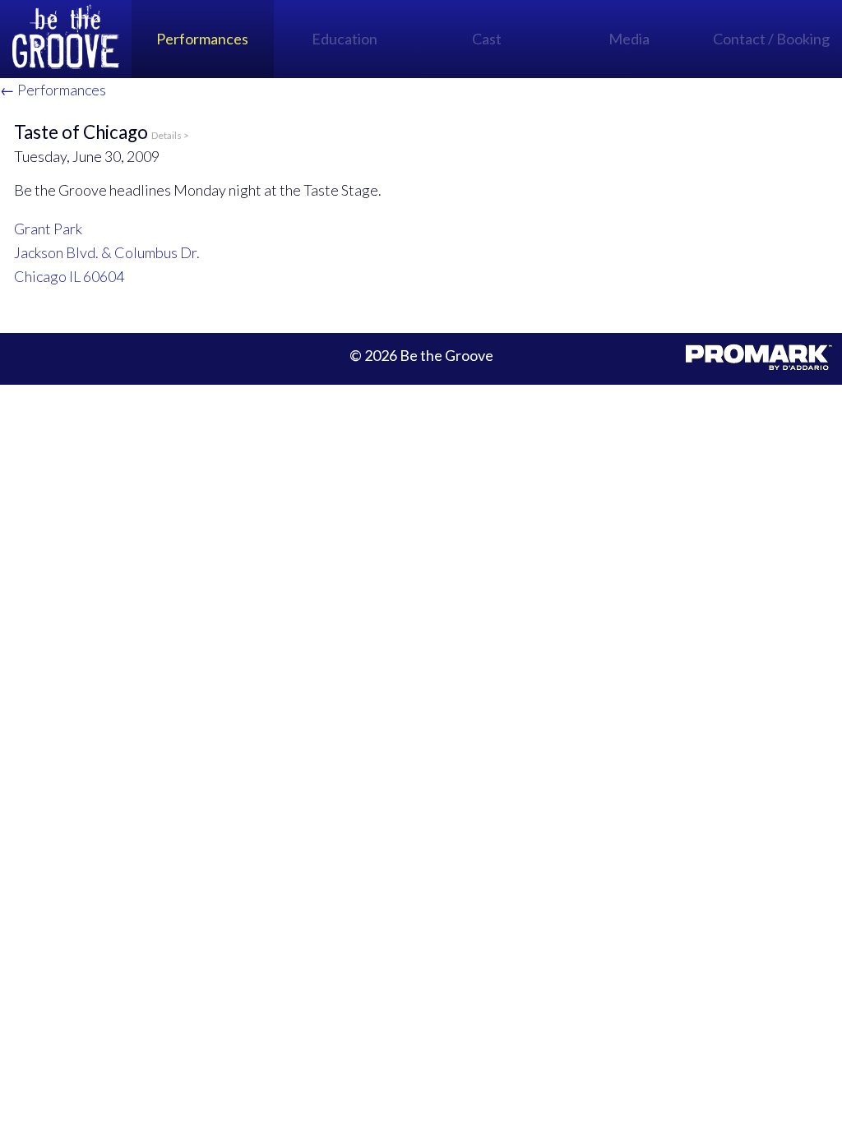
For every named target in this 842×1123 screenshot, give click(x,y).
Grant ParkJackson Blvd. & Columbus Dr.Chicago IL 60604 (107, 252)
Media (629, 39)
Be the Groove (65, 39)
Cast (487, 39)
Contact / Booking (771, 39)
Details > (170, 135)
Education (344, 39)
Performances (202, 39)
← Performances (53, 90)
